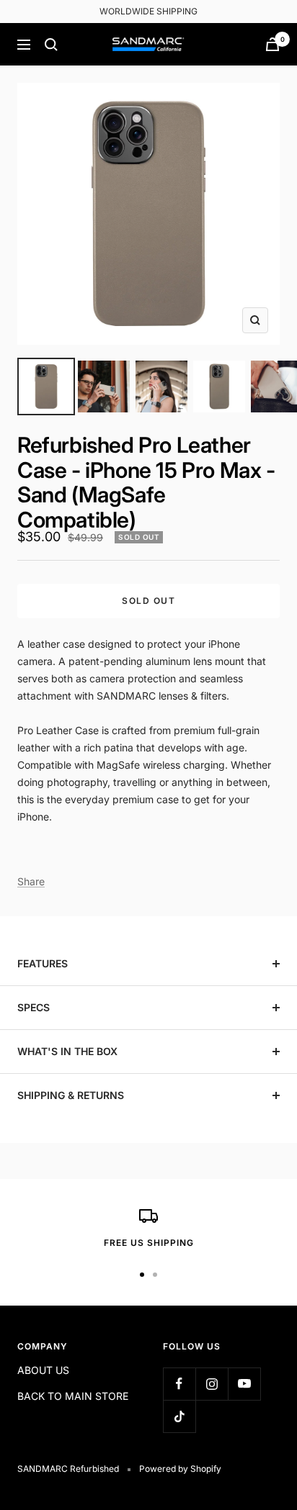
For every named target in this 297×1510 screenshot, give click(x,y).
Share (31, 881)
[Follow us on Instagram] (211, 1383)
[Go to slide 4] (219, 386)
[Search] (51, 44)
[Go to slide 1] (46, 386)
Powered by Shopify (180, 1468)
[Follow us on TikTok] (179, 1416)
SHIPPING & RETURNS (70, 1095)
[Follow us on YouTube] (244, 1383)
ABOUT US (43, 1370)
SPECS (33, 1007)
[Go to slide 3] (161, 386)
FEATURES (42, 963)
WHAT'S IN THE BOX (67, 1051)
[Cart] (272, 44)
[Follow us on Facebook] (179, 1383)
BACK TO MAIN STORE (72, 1396)
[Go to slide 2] (104, 386)
